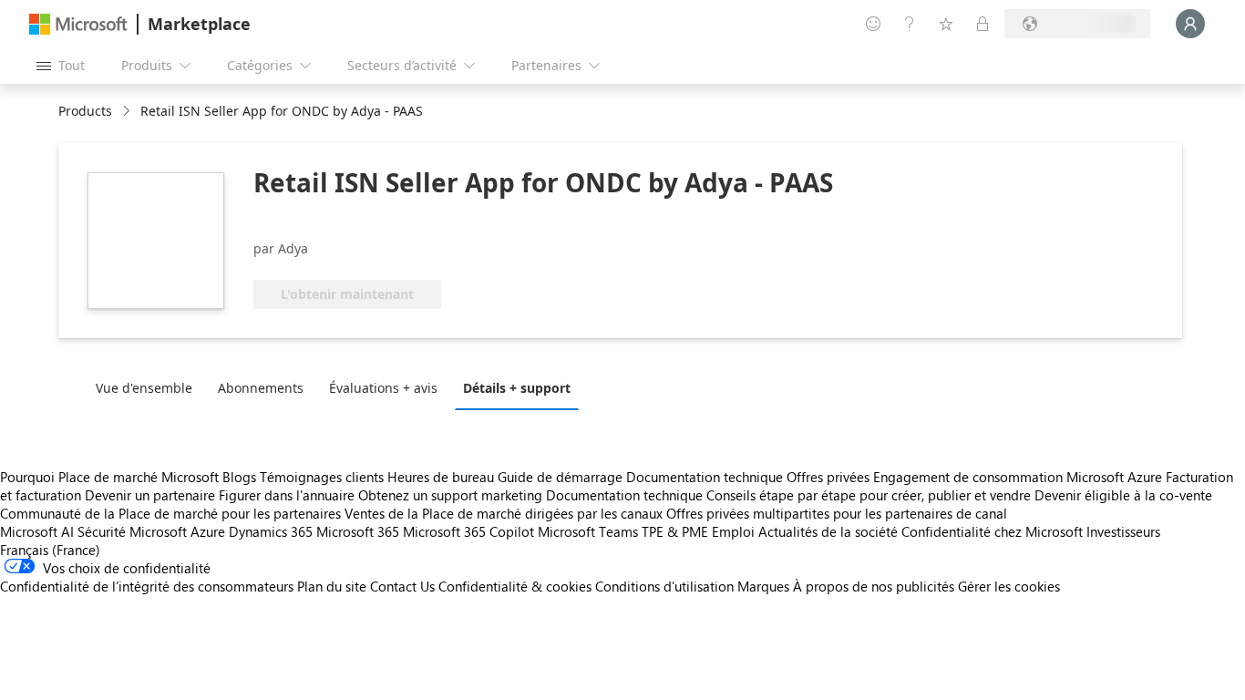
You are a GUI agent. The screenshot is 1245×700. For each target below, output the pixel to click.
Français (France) (50, 549)
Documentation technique (704, 477)
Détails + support (517, 387)
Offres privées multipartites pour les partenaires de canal (836, 513)
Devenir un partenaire (150, 495)
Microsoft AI (37, 531)
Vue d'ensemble (144, 387)
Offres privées (828, 477)
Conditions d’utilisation (664, 586)
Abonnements (261, 387)
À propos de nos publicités (873, 586)
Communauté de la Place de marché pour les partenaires (170, 513)
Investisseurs (1123, 531)
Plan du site (331, 586)
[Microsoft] (78, 24)
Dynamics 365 (271, 531)
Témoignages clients (322, 477)
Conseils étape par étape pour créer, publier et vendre (868, 495)
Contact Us (402, 586)
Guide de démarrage (560, 477)
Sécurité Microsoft (132, 531)
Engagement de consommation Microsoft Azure (1019, 477)
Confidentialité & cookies (515, 586)
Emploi (733, 531)
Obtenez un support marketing (450, 495)
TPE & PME (675, 531)
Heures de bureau (440, 477)
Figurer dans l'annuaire (287, 495)
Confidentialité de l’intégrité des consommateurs (146, 586)
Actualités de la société (828, 531)
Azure (207, 531)
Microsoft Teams (588, 531)
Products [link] (85, 110)
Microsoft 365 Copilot (468, 531)
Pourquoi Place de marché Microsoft (109, 477)
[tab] (148, 387)
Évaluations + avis (383, 387)
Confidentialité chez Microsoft (992, 531)
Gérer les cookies (1009, 586)
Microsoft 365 (357, 531)
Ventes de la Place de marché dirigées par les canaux (504, 513)
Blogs (239, 477)
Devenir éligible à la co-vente (1123, 495)
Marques (763, 586)
